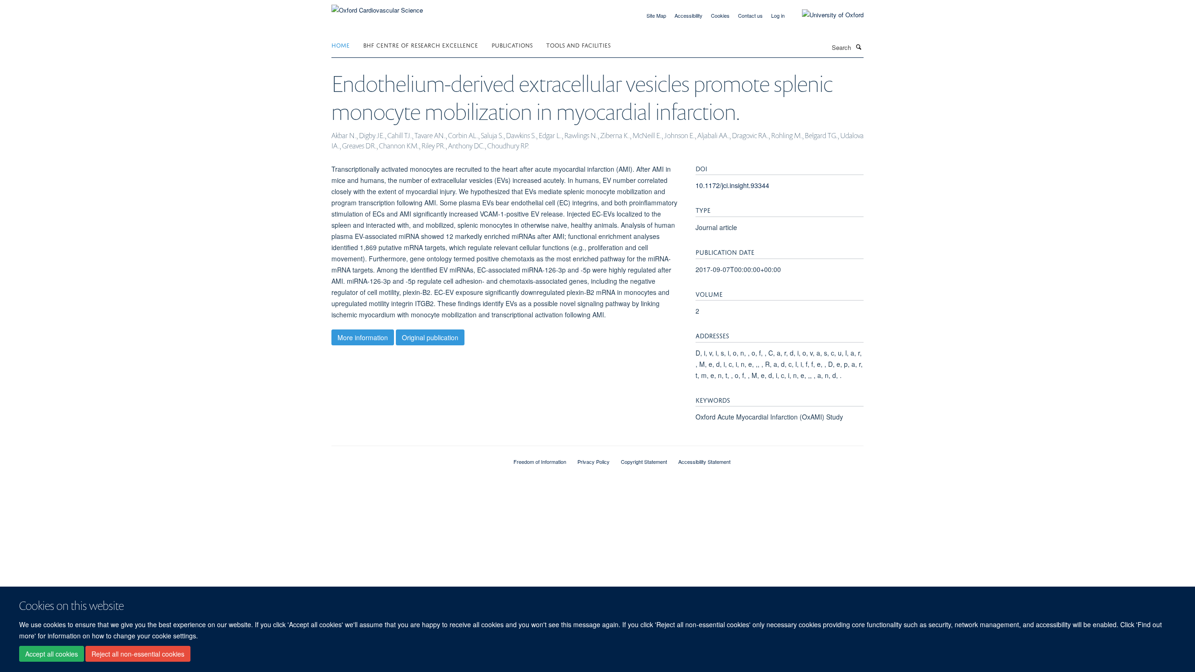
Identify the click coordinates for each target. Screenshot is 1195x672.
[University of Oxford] (826, 15)
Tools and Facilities (578, 44)
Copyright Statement (644, 461)
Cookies (720, 15)
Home (340, 44)
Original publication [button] (430, 337)
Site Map (656, 15)
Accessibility (689, 15)
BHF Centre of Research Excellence (420, 44)
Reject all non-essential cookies (137, 653)
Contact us (750, 15)
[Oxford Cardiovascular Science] (377, 6)
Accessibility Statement (704, 461)
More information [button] (362, 337)
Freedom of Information (539, 461)
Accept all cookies (51, 653)
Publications (512, 44)
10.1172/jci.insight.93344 (732, 185)
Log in (778, 15)
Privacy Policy (593, 461)
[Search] (858, 47)
